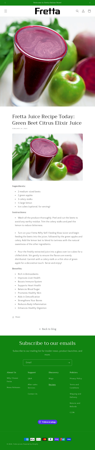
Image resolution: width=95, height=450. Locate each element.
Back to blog (49, 329)
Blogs (51, 378)
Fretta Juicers (18, 444)
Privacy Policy (76, 378)
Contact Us (33, 394)
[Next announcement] (90, 2)
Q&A (30, 378)
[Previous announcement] (5, 2)
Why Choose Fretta (12, 380)
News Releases (13, 387)
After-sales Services (32, 386)
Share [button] (17, 317)
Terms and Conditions (74, 386)
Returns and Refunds (75, 405)
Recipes (52, 385)
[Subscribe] (69, 362)
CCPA (72, 412)
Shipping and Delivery (75, 395)
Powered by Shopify (30, 444)
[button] (6, 11)
